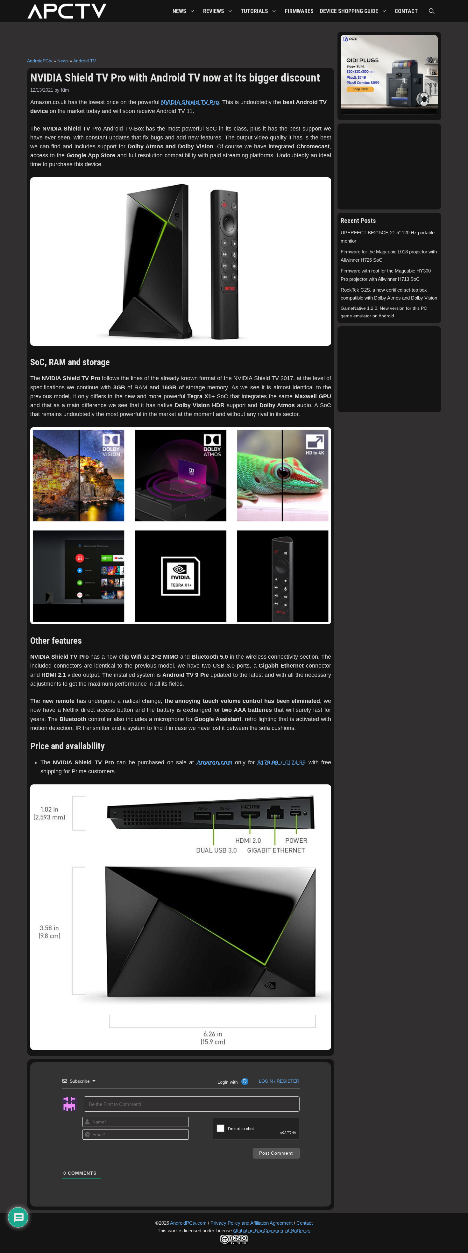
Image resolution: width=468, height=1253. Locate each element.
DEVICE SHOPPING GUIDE (349, 11)
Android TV (84, 60)
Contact (304, 1223)
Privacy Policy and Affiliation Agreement (251, 1223)
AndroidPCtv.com (188, 1223)
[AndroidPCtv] (67, 11)
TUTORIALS (254, 11)
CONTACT (406, 11)
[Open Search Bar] (431, 11)
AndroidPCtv (39, 60)
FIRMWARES (299, 11)
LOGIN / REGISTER (278, 1081)
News (62, 60)
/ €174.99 (282, 762)
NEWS (179, 11)
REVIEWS (213, 11)
